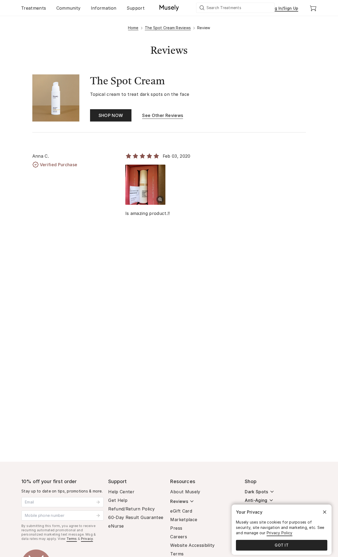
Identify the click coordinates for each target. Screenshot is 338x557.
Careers (178, 536)
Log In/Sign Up (284, 8)
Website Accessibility (192, 545)
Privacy (87, 539)
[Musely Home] (169, 8)
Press (176, 528)
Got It (282, 545)
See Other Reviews (162, 115)
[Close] (324, 512)
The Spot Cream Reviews (168, 27)
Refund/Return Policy (131, 508)
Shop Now (111, 115)
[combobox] (236, 7)
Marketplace (183, 519)
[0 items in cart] (313, 8)
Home (133, 27)
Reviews (179, 501)
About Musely (185, 491)
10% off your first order (49, 481)
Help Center (121, 491)
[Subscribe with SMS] (98, 515)
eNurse (116, 526)
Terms (72, 539)
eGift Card (181, 511)
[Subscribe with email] (98, 502)
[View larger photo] (160, 199)
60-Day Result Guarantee (135, 517)
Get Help (117, 500)
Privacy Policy (280, 533)
